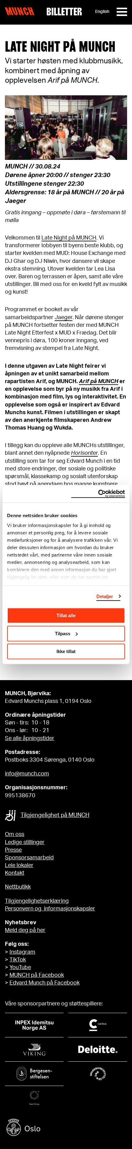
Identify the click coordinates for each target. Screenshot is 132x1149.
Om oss (14, 834)
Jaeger (63, 317)
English (102, 12)
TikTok (18, 960)
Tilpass (62, 633)
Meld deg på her (25, 930)
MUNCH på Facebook (37, 975)
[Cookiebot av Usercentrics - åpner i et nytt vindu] (98, 493)
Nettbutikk (18, 887)
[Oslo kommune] (66, 1128)
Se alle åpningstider (29, 738)
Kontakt (14, 873)
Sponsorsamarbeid (29, 858)
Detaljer (104, 596)
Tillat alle (66, 615)
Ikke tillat (66, 651)
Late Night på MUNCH (68, 238)
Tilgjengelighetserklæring (37, 901)
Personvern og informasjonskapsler (50, 909)
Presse (13, 850)
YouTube (20, 967)
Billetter (64, 11)
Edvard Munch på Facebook (45, 983)
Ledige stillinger (25, 842)
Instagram (22, 952)
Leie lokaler (19, 865)
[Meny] (122, 12)
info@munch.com (27, 774)
